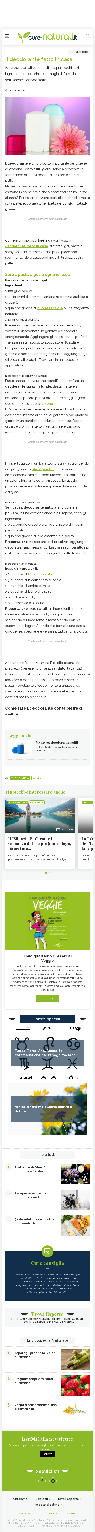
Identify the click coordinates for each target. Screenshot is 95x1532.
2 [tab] (49, 872)
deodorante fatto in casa (26, 246)
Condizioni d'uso (29, 1513)
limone (47, 404)
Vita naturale (20, 778)
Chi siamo (20, 1499)
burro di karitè (40, 574)
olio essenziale (50, 308)
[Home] (47, 37)
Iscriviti (47, 1454)
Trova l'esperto (67, 1499)
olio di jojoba (43, 469)
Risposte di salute (46, 1504)
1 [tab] (46, 873)
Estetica (37, 778)
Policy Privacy (53, 1513)
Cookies (71, 1513)
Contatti (41, 1499)
